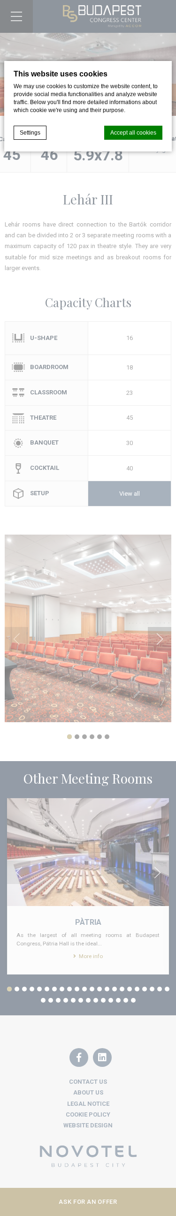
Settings (30, 132)
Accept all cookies (133, 132)
